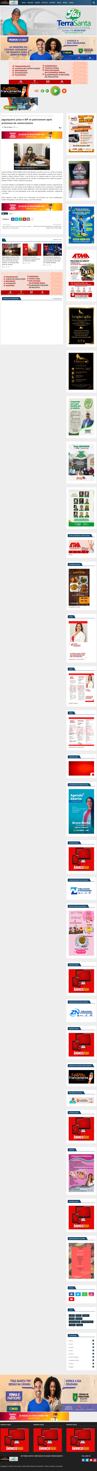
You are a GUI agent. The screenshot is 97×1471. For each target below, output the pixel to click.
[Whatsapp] (20, 219)
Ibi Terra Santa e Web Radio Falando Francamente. (28, 1466)
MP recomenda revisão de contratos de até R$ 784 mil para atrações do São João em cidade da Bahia (52, 260)
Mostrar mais (57, 239)
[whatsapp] (85, 1294)
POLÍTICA (45, 2)
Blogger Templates (14, 1469)
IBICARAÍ (30, 2)
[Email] (28, 219)
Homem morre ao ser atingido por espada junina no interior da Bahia (31, 259)
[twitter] (78, 1294)
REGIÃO (37, 2)
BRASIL (65, 2)
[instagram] (91, 1294)
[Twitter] (16, 219)
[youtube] (71, 1299)
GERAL (71, 2)
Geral (72, 1318)
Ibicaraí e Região (75, 1322)
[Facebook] (12, 219)
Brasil (79, 1315)
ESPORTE (52, 2)
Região (80, 1325)
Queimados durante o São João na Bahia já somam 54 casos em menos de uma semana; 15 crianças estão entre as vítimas (10, 260)
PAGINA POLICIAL (87, 1322)
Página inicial (5, 116)
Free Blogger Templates (38, 1469)
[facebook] (71, 1294)
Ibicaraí (79, 1318)
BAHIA (59, 2)
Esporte (86, 1315)
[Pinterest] (24, 219)
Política (73, 1325)
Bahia (11, 116)
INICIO (24, 2)
